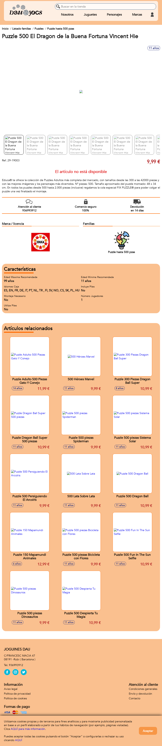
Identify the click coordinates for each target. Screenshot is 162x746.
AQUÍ (18, 740)
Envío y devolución (140, 694)
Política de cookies (15, 698)
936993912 (16, 665)
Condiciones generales (143, 689)
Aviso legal (10, 689)
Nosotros (67, 14)
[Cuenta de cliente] (152, 15)
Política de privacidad (17, 694)
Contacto (134, 698)
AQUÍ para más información (28, 729)
